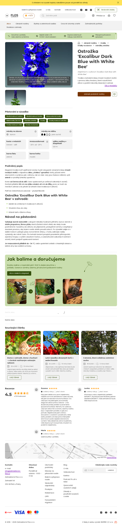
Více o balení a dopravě (19, 273)
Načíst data (35, 313)
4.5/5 (30, 15)
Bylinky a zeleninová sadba (45, 24)
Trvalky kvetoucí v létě (14, 125)
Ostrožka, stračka (30, 120)
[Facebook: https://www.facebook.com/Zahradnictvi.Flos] (115, 512)
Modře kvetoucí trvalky (34, 116)
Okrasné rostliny (22, 24)
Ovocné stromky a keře (70, 24)
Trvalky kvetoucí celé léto (57, 120)
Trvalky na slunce (32, 125)
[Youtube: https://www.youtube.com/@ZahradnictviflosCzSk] (86, 9)
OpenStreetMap (111, 457)
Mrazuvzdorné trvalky (53, 116)
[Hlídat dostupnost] (114, 94)
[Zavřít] (118, 2)
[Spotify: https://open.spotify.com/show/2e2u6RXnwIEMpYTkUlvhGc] (91, 9)
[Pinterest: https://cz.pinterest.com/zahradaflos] (111, 512)
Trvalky (42, 120)
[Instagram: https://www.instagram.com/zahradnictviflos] (81, 9)
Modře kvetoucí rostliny (14, 116)
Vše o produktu (111, 85)
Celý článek (14, 377)
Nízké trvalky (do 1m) (13, 120)
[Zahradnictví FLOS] (11, 16)
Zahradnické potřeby (93, 24)
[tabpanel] (19, 36)
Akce (9, 24)
